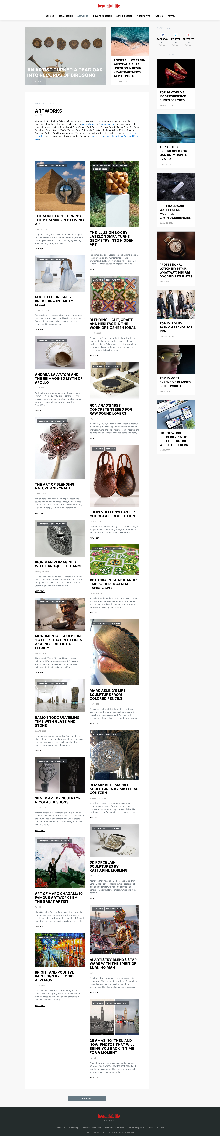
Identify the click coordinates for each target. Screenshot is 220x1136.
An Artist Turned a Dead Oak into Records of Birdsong (65, 72)
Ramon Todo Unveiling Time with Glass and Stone (57, 721)
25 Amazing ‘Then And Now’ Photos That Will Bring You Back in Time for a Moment (112, 1047)
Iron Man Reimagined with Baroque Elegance (58, 564)
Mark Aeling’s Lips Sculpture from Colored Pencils (108, 695)
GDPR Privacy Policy (136, 1128)
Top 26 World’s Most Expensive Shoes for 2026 (173, 96)
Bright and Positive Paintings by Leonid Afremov (54, 976)
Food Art (110, 449)
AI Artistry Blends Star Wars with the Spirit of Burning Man (113, 964)
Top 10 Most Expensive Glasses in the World (175, 382)
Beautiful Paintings (61, 841)
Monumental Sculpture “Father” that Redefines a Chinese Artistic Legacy (59, 642)
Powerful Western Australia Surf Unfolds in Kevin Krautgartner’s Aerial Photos (130, 68)
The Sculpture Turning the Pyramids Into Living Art (59, 220)
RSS (162, 1128)
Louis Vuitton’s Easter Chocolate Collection (112, 514)
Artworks (44, 165)
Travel (171, 16)
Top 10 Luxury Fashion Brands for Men (176, 327)
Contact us (153, 1128)
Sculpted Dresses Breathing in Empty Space (54, 301)
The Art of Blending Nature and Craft (54, 486)
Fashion (159, 16)
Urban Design (66, 16)
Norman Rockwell (107, 124)
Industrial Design (102, 16)
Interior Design (100, 169)
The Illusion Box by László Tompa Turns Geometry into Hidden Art (112, 238)
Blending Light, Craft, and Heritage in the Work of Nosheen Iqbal (113, 324)
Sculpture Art (58, 165)
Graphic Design (124, 16)
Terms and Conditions (114, 1128)
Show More (87, 1098)
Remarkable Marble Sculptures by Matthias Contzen (114, 789)
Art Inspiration (113, 549)
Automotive (143, 16)
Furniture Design (101, 165)
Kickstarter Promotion (91, 1128)
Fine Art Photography (117, 1003)
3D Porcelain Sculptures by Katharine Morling (109, 866)
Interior (49, 16)
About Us (61, 1128)
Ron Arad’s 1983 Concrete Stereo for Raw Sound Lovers (111, 409)
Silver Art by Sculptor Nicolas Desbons (58, 800)
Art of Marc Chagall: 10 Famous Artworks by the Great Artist (59, 898)
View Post (40, 249)
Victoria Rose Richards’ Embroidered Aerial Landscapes (113, 584)
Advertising (72, 1128)
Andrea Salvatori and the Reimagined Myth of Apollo (58, 378)
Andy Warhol (88, 124)
